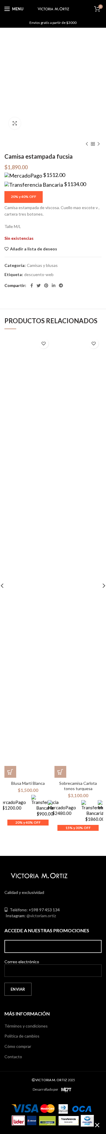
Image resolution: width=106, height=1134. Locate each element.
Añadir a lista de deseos (33, 249)
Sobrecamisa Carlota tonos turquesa (78, 786)
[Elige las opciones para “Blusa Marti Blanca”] (10, 772)
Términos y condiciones (26, 1025)
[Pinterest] (46, 285)
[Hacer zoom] (15, 123)
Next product (99, 144)
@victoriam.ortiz (41, 915)
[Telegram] (61, 285)
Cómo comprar (17, 1046)
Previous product (87, 144)
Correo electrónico (21, 961)
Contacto (13, 1056)
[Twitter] (38, 285)
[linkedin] (53, 285)
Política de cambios (21, 1035)
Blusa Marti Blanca (28, 783)
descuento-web (39, 274)
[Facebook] (32, 285)
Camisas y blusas (42, 265)
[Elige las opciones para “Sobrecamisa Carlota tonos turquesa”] (60, 772)
